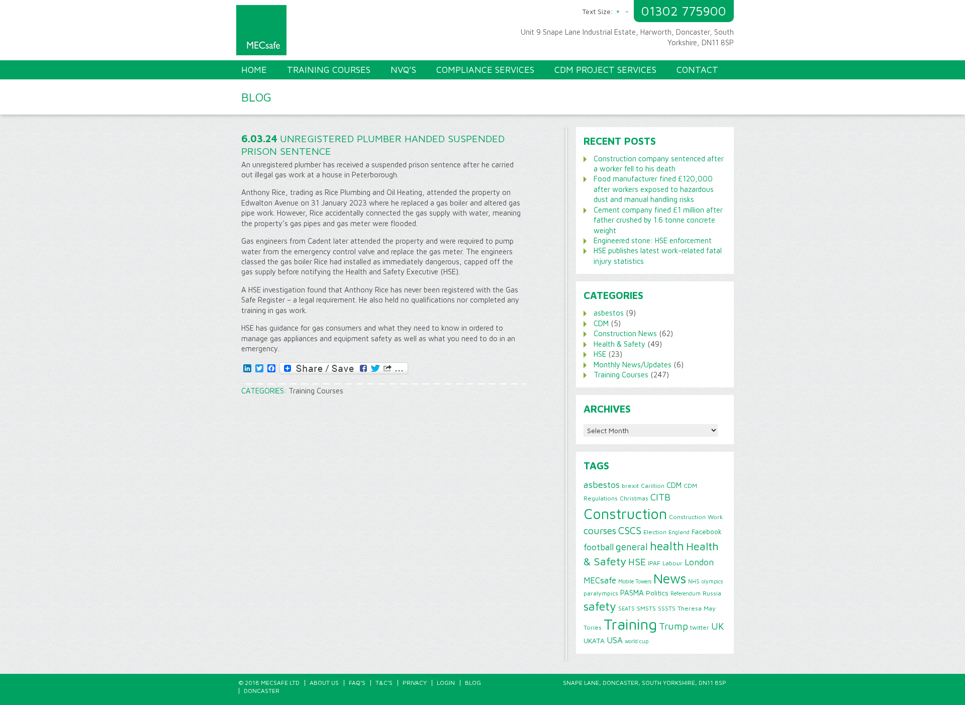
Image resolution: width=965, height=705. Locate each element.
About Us (324, 682)
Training (630, 624)
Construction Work (696, 517)
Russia (712, 593)
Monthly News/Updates (632, 364)
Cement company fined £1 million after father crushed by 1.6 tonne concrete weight (658, 220)
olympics (712, 581)
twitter (699, 627)
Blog (473, 682)
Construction (625, 513)
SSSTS (667, 608)
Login (446, 682)
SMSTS (646, 608)
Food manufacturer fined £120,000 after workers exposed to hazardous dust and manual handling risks (654, 189)
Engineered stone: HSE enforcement (653, 240)
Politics (657, 593)
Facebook (707, 532)
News (669, 578)
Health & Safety (619, 344)
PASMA (632, 592)
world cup (636, 641)
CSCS (629, 530)
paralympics (601, 593)
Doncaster (261, 690)
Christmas (634, 498)
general (632, 546)
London (699, 562)
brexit (630, 485)
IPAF (654, 563)
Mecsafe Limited (362, 32)
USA (615, 640)
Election (654, 532)
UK (717, 626)
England (679, 532)
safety (600, 606)
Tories (593, 627)
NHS (694, 581)
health (667, 546)
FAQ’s (357, 682)
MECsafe (600, 580)
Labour (672, 563)
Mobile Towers (634, 581)
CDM (601, 323)
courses (600, 530)
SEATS (626, 609)
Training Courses (315, 390)
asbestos (609, 313)
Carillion (652, 485)
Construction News (625, 333)
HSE (600, 354)
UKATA (594, 641)
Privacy (415, 682)
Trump (673, 626)
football (599, 547)
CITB (660, 496)
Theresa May (697, 608)
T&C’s (384, 682)
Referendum (685, 593)
